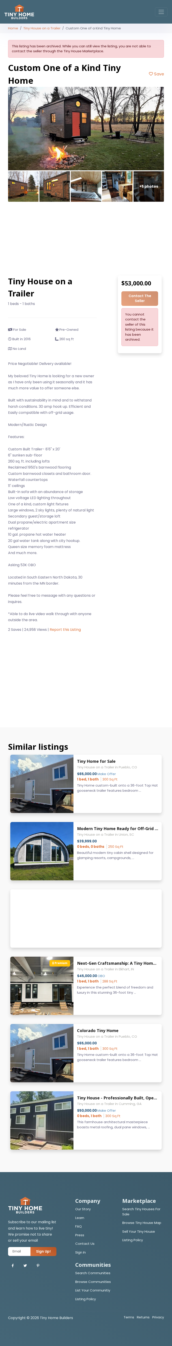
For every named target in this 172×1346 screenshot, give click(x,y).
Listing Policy (132, 1240)
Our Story (83, 1209)
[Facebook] (12, 1266)
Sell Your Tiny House (138, 1231)
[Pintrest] (38, 1266)
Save (158, 74)
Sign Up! (43, 1251)
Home (13, 28)
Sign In (80, 1252)
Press (79, 1235)
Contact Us (85, 1243)
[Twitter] (25, 1266)
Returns (143, 1317)
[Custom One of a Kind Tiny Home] (86, 128)
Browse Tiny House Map (141, 1222)
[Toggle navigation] (161, 11)
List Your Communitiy (92, 1290)
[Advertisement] (86, 238)
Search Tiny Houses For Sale (141, 1212)
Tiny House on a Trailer (41, 28)
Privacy (158, 1317)
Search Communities (92, 1273)
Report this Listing (65, 629)
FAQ (78, 1226)
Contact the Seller (140, 298)
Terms (129, 1317)
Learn (79, 1217)
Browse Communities (93, 1281)
